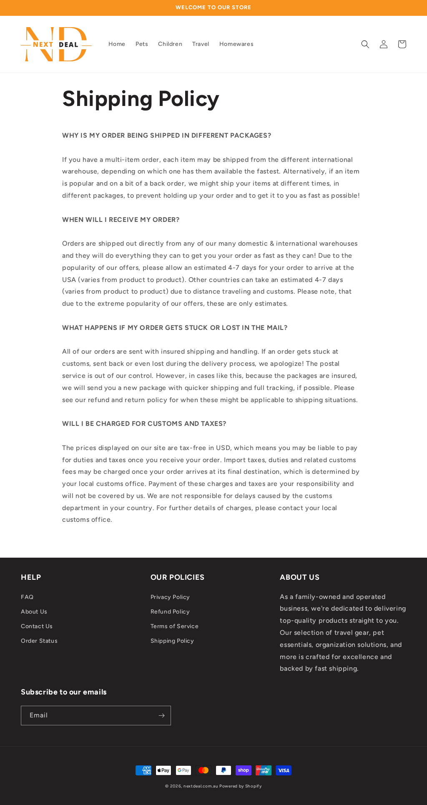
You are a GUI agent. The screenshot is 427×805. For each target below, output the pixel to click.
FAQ (27, 597)
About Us (34, 611)
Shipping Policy (172, 640)
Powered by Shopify (240, 786)
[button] (365, 44)
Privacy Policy (170, 597)
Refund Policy (170, 611)
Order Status (39, 640)
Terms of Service (175, 626)
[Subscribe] (161, 715)
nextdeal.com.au (201, 786)
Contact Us (37, 626)
